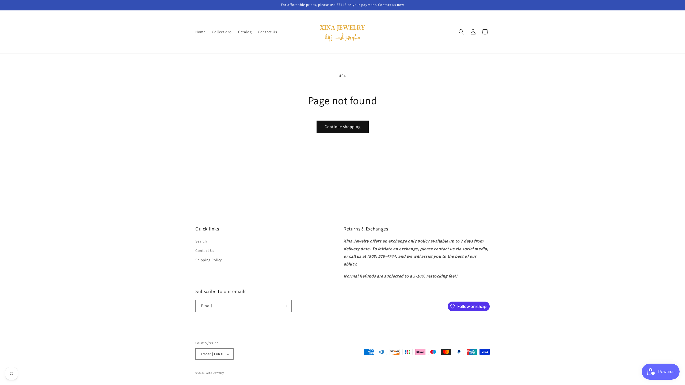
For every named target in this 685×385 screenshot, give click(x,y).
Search (201, 241)
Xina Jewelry (215, 373)
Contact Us (204, 250)
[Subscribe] (285, 306)
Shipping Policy (208, 259)
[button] (461, 32)
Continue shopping (343, 126)
